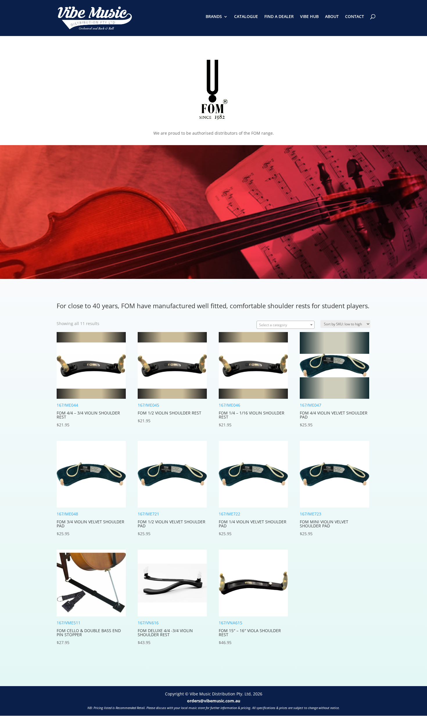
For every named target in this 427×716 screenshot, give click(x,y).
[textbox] (285, 325)
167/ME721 (171, 523)
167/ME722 (252, 523)
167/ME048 (90, 523)
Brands (214, 17)
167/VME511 (89, 632)
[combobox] (285, 325)
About (332, 17)
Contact (354, 17)
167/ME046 (251, 415)
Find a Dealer (279, 17)
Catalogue (246, 17)
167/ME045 (169, 412)
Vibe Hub (309, 17)
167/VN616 (165, 632)
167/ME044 (88, 415)
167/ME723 (324, 523)
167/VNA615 (250, 632)
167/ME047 (333, 415)
